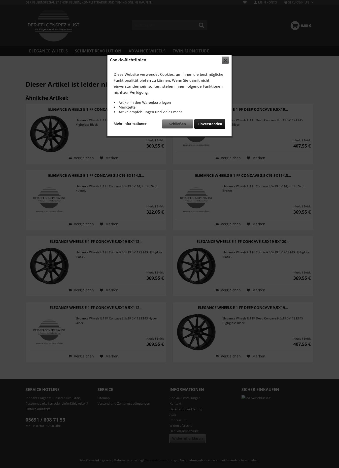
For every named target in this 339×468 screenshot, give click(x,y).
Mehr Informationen (130, 123)
